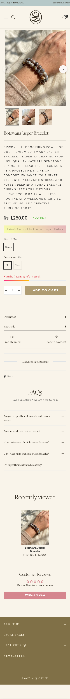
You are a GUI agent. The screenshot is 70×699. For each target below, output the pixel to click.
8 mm (8, 247)
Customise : (13, 257)
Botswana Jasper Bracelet (35, 549)
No (7, 265)
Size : (10, 239)
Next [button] (63, 69)
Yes (17, 265)
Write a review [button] (35, 595)
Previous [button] (7, 69)
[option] (36, 68)
